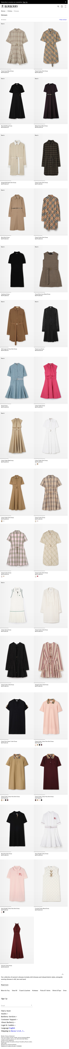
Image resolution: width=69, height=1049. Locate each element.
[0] (62, 6)
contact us (3, 1040)
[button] (25, 2)
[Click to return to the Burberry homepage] (11, 6)
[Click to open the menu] (65, 6)
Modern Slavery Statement (8, 1036)
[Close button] (66, 2)
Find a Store (6, 1011)
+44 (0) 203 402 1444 (21, 1039)
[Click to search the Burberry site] (58, 6)
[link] (3, 11)
